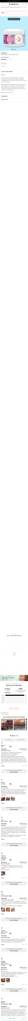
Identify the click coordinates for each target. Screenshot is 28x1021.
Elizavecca (4, 53)
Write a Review (14, 708)
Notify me (12, 1018)
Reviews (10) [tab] (4, 712)
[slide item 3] (15, 49)
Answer (2, 765)
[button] (14, 71)
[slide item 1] (12, 49)
